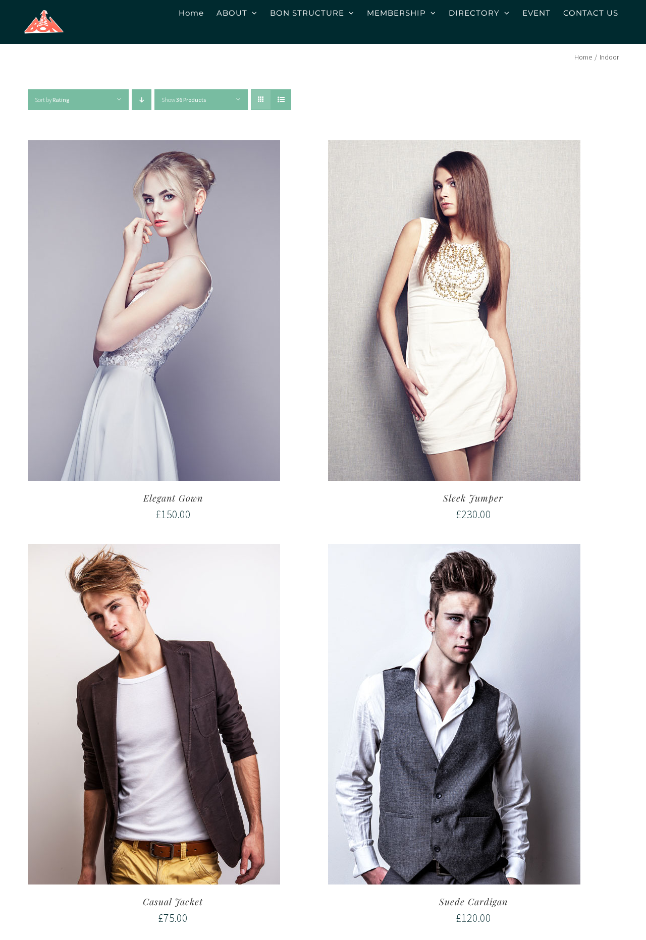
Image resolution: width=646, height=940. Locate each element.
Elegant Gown (173, 498)
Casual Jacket (173, 902)
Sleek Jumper (473, 498)
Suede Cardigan (473, 902)
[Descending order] (141, 99)
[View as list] (281, 99)
